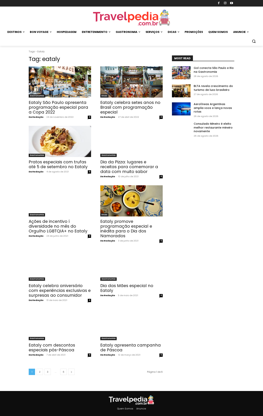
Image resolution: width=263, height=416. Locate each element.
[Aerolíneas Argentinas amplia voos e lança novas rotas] (181, 108)
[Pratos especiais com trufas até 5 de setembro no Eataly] (60, 141)
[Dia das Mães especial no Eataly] (131, 265)
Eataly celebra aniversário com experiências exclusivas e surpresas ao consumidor (60, 290)
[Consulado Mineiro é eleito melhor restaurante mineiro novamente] (181, 128)
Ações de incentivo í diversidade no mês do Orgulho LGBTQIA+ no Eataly (58, 226)
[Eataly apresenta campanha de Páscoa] (131, 324)
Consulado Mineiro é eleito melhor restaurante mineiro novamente (213, 127)
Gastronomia (37, 95)
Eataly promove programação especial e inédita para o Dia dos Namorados (126, 229)
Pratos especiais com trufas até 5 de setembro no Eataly (58, 164)
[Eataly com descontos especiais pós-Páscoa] (60, 324)
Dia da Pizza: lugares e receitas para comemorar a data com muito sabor (129, 166)
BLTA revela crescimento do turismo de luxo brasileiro (213, 88)
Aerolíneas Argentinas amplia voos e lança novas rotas (213, 108)
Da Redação (36, 117)
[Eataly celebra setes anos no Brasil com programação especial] (131, 82)
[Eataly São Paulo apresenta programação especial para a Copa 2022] (60, 82)
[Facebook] (219, 3)
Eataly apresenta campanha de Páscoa (130, 347)
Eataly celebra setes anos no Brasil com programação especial (130, 107)
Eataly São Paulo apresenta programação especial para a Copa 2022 (58, 107)
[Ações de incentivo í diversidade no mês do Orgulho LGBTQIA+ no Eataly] (60, 200)
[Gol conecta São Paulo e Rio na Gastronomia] (181, 72)
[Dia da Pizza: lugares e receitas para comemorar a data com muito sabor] (131, 141)
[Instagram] (225, 3)
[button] (253, 41)
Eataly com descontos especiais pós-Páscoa (52, 347)
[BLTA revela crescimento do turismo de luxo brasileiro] (181, 90)
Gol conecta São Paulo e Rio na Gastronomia (214, 70)
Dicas (104, 95)
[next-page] (71, 372)
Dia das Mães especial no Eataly (126, 288)
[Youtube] (232, 3)
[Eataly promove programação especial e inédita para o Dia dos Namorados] (131, 200)
